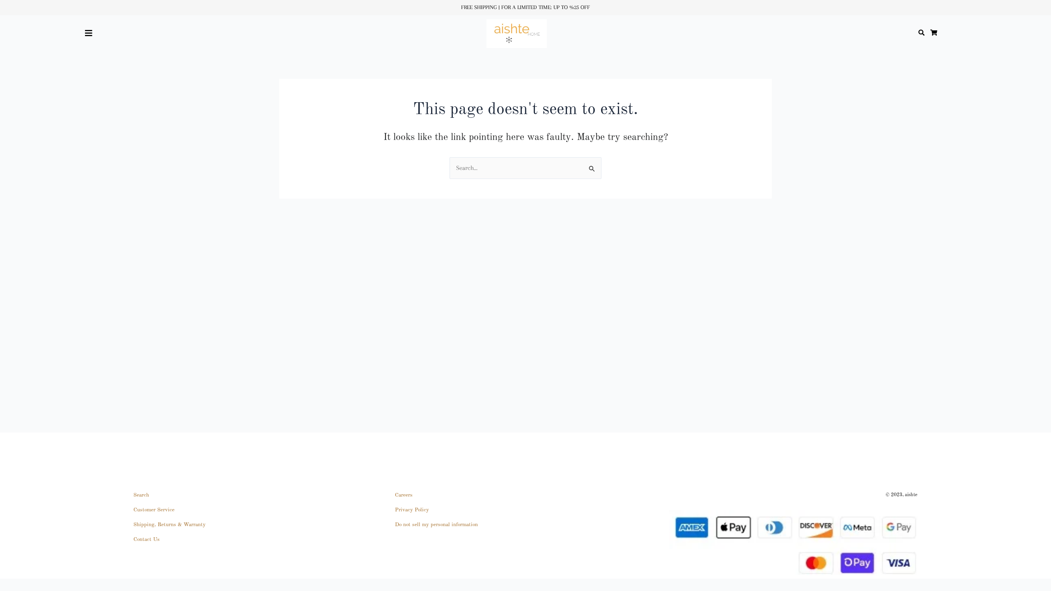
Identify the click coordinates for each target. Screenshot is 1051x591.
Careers (404, 495)
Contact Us (146, 539)
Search (141, 495)
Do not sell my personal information (436, 524)
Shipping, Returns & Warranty (169, 524)
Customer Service (153, 510)
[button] (104, 33)
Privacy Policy (412, 510)
